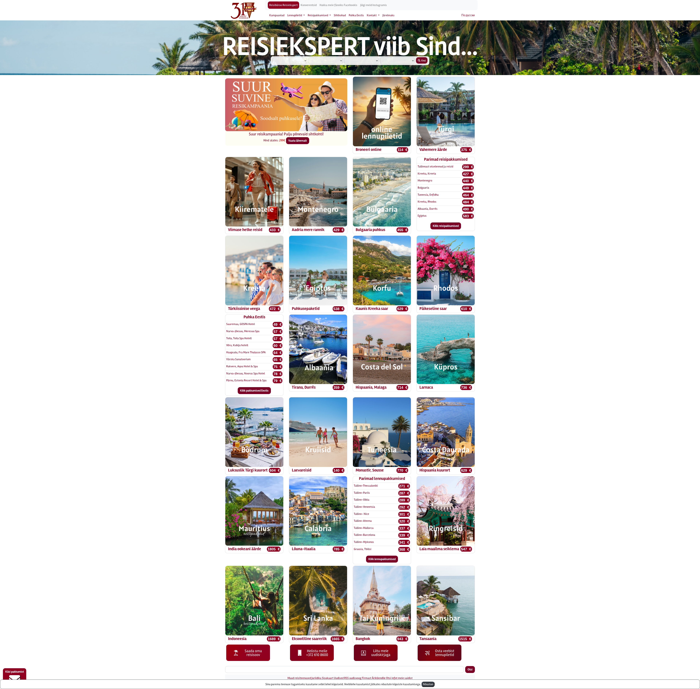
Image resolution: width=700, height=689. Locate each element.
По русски (468, 15)
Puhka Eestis (356, 15)
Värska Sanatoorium (238, 359)
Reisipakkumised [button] (318, 15)
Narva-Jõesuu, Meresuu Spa (242, 331)
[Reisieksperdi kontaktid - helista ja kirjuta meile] (312, 652)
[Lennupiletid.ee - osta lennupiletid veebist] (439, 652)
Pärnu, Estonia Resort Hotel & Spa (246, 380)
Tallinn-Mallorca (364, 528)
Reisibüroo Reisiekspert (283, 5)
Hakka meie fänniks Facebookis (338, 5)
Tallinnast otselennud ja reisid (435, 166)
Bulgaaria (423, 187)
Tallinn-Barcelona (364, 535)
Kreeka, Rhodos (427, 201)
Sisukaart (327, 678)
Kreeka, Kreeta (427, 173)
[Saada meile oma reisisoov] (248, 652)
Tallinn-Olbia (361, 500)
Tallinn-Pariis (362, 493)
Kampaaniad (276, 15)
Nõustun (428, 684)
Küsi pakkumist (14, 672)
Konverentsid (309, 5)
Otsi (470, 669)
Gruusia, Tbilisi (362, 549)
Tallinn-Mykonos (364, 542)
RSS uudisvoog (352, 678)
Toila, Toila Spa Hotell (239, 338)
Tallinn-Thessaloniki (366, 486)
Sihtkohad (340, 15)
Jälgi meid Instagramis (373, 5)
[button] (234, 108)
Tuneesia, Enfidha (428, 195)
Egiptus (422, 216)
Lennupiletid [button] (295, 15)
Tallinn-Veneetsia (364, 507)
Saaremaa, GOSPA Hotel (240, 324)
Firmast (366, 678)
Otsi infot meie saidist (399, 678)
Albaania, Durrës (428, 209)
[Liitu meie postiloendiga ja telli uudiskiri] (376, 652)
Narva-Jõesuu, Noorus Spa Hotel (245, 373)
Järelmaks (388, 15)
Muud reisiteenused (299, 678)
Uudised (339, 678)
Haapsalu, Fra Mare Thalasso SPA (246, 352)
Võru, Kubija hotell (237, 345)
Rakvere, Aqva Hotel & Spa (242, 366)
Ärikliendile (379, 678)
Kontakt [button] (372, 15)
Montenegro (425, 180)
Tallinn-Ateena (363, 521)
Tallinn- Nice (361, 514)
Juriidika (316, 678)
